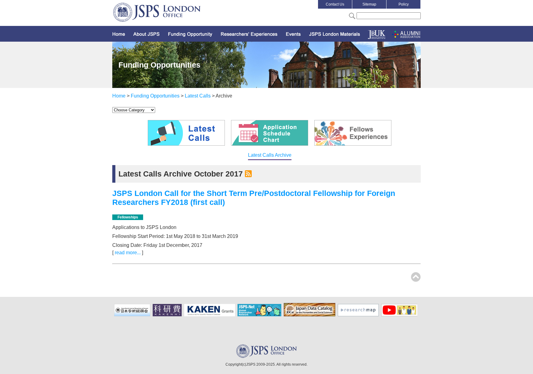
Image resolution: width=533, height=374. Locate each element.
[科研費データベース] (210, 315)
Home (119, 95)
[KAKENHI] (168, 315)
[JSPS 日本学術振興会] (133, 315)
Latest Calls (198, 95)
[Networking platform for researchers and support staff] (260, 315)
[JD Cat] (310, 315)
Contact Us (335, 4)
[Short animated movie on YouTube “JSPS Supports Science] (400, 315)
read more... (128, 252)
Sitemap (369, 4)
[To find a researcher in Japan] (359, 315)
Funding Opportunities (155, 95)
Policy (404, 4)
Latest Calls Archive (269, 155)
